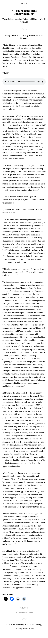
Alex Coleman (8, 115)
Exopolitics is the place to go (13, 125)
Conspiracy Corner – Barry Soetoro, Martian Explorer (24, 37)
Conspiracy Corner (25, 612)
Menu (24, 3)
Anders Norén (28, 628)
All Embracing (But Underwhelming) (24, 12)
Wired (13, 118)
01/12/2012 (24, 607)
